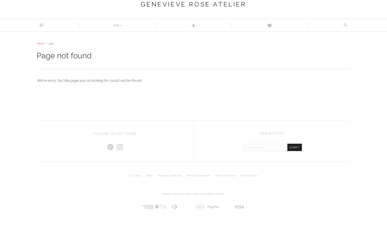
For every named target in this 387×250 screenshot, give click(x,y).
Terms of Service (225, 175)
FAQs (149, 175)
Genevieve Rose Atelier (193, 4)
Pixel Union (192, 193)
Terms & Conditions (198, 175)
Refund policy (249, 175)
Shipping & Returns (169, 175)
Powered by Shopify (212, 193)
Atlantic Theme (171, 193)
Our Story (135, 175)
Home (40, 43)
